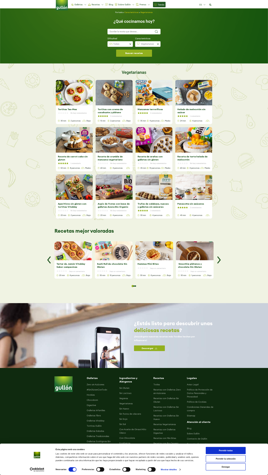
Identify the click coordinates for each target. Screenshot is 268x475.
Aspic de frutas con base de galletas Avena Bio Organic (114, 205)
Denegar (226, 467)
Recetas (96, 4)
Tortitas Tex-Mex (67, 109)
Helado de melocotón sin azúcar (191, 111)
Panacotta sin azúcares (190, 203)
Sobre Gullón (124, 4)
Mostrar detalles (169, 469)
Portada (119, 12)
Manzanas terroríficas (150, 109)
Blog (111, 4)
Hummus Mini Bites (148, 263)
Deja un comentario (77, 271)
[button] (210, 5)
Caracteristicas (142, 38)
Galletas (78, 4)
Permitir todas (226, 450)
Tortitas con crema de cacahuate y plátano (110, 111)
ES (200, 4)
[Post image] (73, 250)
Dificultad (112, 38)
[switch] (100, 469)
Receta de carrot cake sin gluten (73, 158)
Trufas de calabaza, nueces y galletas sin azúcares (153, 205)
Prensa (142, 4)
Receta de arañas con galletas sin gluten (150, 158)
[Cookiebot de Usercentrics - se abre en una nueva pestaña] (37, 469)
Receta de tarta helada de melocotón (192, 158)
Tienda (161, 4)
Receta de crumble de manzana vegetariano (110, 158)
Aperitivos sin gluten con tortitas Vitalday (72, 205)
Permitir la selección (226, 459)
